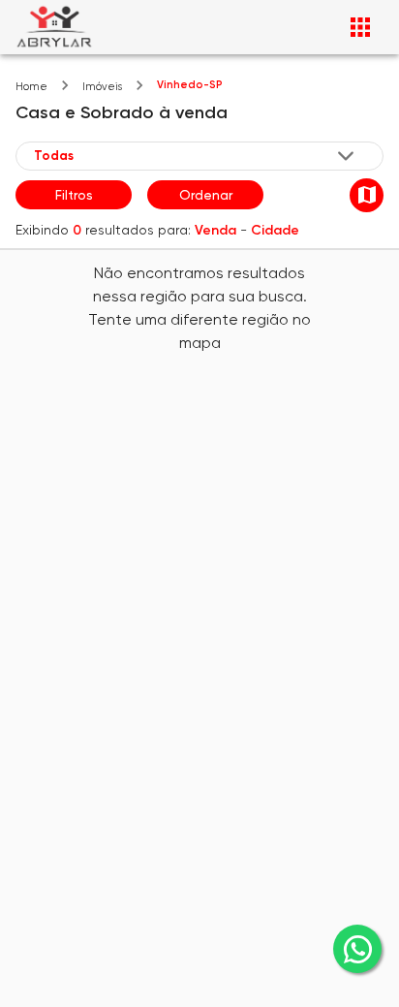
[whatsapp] (357, 949)
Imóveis (102, 86)
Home (31, 86)
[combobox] (195, 155)
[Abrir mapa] (367, 195)
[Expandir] (345, 156)
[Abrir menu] (360, 27)
